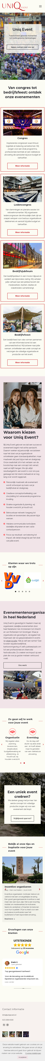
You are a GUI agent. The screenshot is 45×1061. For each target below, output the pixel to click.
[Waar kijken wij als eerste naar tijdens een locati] (19, 1034)
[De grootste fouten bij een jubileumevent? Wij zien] (26, 1034)
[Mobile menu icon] (40, 6)
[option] (12, 580)
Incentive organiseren (18, 886)
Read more (9, 919)
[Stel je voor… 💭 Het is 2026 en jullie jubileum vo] (12, 1034)
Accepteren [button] (23, 1057)
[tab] (15, 591)
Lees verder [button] (9, 982)
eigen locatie (11, 641)
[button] (2, 581)
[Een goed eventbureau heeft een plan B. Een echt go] (5, 1034)
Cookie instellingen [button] (33, 1053)
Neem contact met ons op (22, 47)
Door (16, 890)
